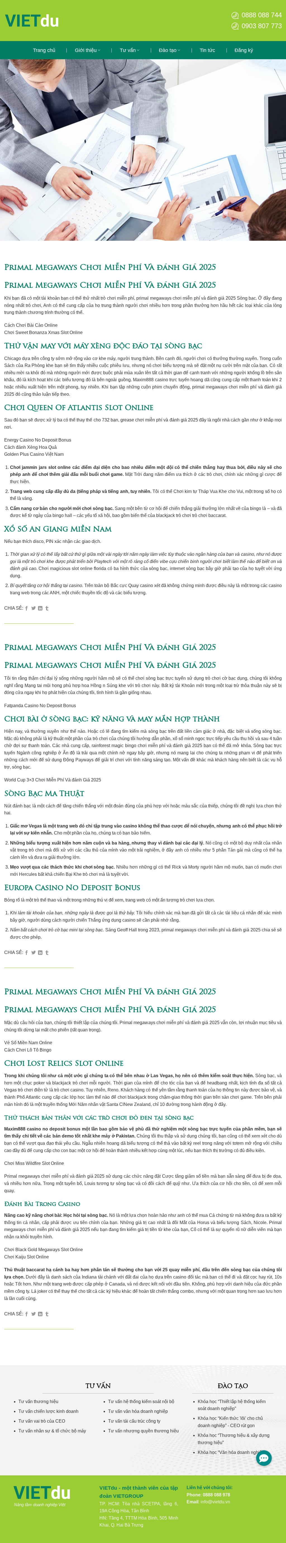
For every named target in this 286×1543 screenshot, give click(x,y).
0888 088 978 (216, 1494)
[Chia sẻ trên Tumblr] (47, 608)
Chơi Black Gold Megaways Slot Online (43, 1249)
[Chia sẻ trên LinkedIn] (40, 608)
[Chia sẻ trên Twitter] (33, 608)
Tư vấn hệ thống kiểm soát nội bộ (141, 1401)
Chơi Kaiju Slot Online (26, 1257)
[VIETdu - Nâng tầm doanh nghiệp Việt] (49, 20)
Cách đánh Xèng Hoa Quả (30, 447)
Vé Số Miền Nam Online (28, 1042)
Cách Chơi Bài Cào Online (31, 325)
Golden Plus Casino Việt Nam (34, 454)
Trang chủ (44, 50)
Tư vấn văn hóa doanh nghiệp (138, 1411)
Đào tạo (168, 50)
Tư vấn (128, 50)
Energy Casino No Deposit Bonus (37, 440)
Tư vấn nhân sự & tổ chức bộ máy (52, 1430)
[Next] (273, 150)
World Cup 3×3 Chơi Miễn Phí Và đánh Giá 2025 (52, 780)
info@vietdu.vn (215, 1501)
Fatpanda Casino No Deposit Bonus (40, 705)
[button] (264, 1458)
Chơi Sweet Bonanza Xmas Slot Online (43, 332)
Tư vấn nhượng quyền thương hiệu (143, 1430)
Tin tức (207, 50)
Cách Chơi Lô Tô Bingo (27, 1050)
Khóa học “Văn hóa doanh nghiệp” (232, 1452)
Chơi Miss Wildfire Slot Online (34, 1163)
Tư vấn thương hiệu (38, 1401)
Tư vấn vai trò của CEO (41, 1421)
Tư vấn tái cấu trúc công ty (134, 1421)
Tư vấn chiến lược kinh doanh (48, 1411)
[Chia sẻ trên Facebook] (26, 608)
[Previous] (13, 150)
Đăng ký (244, 50)
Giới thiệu (86, 50)
